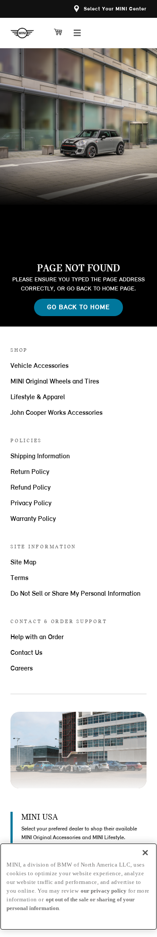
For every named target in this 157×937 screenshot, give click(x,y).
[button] (110, 9)
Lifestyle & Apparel (37, 397)
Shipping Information (40, 456)
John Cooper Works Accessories (56, 413)
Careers (21, 668)
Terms (19, 578)
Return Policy (29, 472)
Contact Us (26, 653)
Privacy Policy (30, 503)
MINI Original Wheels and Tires (54, 381)
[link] (25, 33)
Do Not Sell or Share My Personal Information (75, 593)
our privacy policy (103, 890)
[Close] (145, 852)
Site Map (23, 562)
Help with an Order (37, 637)
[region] (78, 886)
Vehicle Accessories (39, 366)
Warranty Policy (33, 519)
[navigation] (77, 33)
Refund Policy (30, 487)
